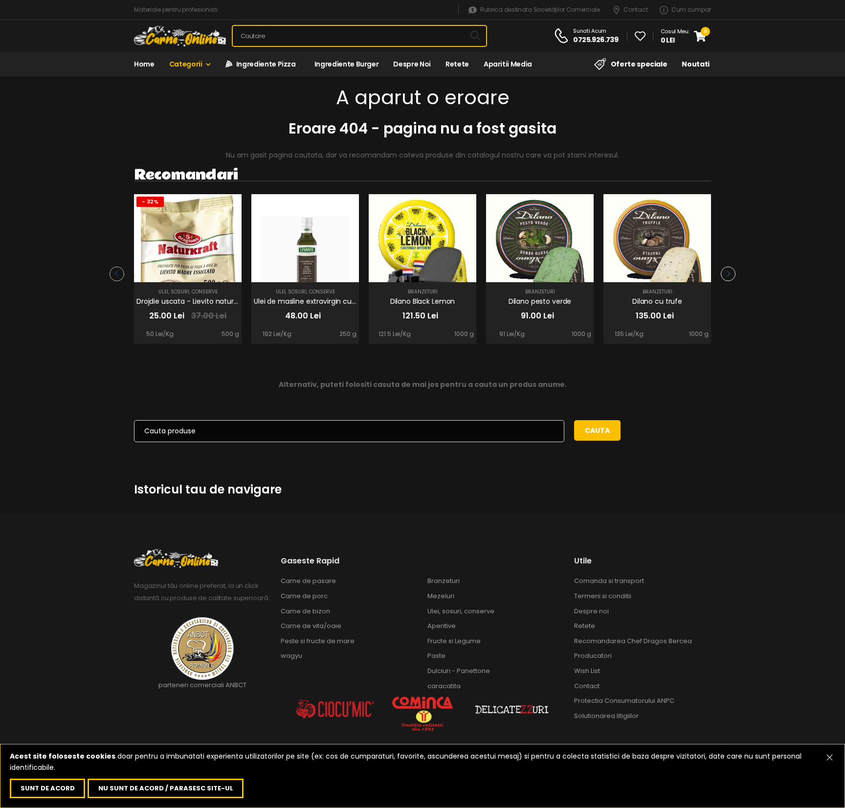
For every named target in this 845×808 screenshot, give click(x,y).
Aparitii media (508, 64)
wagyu (291, 655)
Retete (457, 64)
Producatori (593, 655)
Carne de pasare (308, 580)
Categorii (185, 64)
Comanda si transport (609, 580)
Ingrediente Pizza (264, 64)
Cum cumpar (691, 10)
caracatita (444, 686)
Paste (436, 655)
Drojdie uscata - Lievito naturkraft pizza (202, 301)
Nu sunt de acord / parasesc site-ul (165, 788)
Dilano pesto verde (540, 301)
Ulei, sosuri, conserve (188, 291)
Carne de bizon (305, 611)
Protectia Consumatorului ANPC (624, 700)
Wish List (587, 670)
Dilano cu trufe (657, 301)
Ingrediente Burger (345, 64)
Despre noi (412, 64)
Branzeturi (423, 291)
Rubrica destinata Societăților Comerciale (540, 10)
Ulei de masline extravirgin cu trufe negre (323, 301)
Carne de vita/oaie (311, 625)
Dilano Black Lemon (422, 301)
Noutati (696, 64)
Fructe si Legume (454, 641)
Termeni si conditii (602, 596)
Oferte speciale (639, 64)
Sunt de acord (48, 788)
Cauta (597, 430)
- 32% (150, 201)
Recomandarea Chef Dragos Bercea (633, 641)
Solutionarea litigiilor (606, 715)
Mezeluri (440, 596)
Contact (635, 10)
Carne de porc (304, 596)
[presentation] (117, 274)
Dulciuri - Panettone (458, 670)
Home (144, 64)
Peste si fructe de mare (318, 641)
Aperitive (441, 625)
